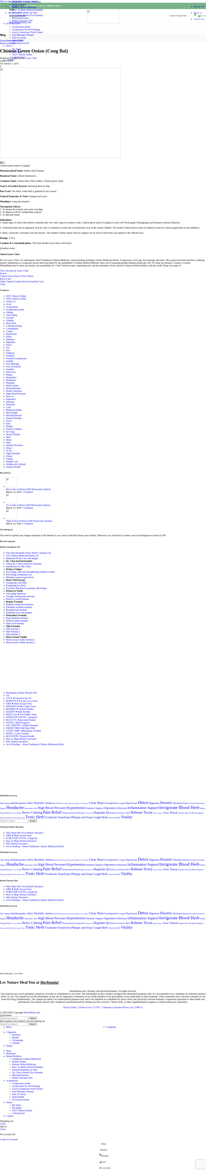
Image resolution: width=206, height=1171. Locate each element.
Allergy (9, 312)
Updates (16, 1043)
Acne (8, 304)
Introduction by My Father (18, 566)
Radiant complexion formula (19, 604)
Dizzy (9, 345)
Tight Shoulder (13, 453)
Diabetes (10, 339)
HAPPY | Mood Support (18, 722)
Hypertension (75, 808)
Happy (9, 374)
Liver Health (17, 813)
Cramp (9, 331)
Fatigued (10, 353)
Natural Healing (13, 418)
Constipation (12, 328)
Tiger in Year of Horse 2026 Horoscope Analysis (29, 521)
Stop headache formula (17, 618)
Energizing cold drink (16, 582)
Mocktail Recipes (20, 18)
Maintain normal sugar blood (19, 577)
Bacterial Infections (68, 803)
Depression (11, 334)
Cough (121, 803)
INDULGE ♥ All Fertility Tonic (21, 714)
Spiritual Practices (14, 445)
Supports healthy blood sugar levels (12, 818)
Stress (9, 448)
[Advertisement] (25, 667)
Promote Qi (89, 813)
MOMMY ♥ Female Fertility (19, 709)
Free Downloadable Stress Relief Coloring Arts (28, 553)
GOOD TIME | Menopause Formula (23, 730)
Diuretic (166, 803)
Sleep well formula (15, 623)
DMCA (139, 1007)
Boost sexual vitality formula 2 (20, 642)
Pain (8, 423)
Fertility (9, 361)
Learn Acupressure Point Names (27, 32)
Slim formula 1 (13, 629)
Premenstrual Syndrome (73, 812)
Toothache (51, 817)
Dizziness (177, 803)
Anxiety (10, 317)
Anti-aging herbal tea (16, 593)
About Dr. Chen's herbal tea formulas (23, 563)
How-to (9, 396)
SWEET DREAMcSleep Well (20, 728)
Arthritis (10, 320)
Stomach (181, 813)
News (9, 421)
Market (15, 1037)
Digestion (10, 342)
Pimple (9, 426)
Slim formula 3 (13, 634)
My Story (16, 49)
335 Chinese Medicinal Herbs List (22, 555)
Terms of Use (85, 1007)
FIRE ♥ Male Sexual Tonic (19, 703)
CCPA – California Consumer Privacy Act (113, 1007)
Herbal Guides (19, 4)
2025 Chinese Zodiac (22, 54)
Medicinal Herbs (14, 410)
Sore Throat (170, 812)
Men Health (11, 412)
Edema (186, 803)
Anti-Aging (11, 315)
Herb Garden (12, 385)
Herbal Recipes (13, 388)
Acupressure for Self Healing (26, 29)
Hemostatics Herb (30, 808)
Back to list (5, 279)
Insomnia (10, 404)
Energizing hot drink (16, 585)
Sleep (8, 440)
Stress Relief (18, 40)
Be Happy (17, 52)
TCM (8, 450)
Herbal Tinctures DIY (22, 20)
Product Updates (14, 429)
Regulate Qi (101, 812)
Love (8, 407)
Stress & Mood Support (194, 813)
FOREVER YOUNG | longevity (21, 717)
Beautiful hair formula (16, 610)
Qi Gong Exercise (20, 43)
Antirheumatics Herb (21, 803)
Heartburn (11, 380)
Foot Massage (12, 364)
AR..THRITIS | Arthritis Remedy (22, 725)
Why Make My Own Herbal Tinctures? (25, 833)
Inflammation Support (143, 808)
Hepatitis (10, 383)
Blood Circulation (82, 803)
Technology (17, 1040)
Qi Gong (10, 431)
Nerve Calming (32, 812)
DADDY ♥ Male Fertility (18, 711)
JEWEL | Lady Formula (17, 733)
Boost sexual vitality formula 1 (20, 639)
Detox (9, 336)
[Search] (189, 16)
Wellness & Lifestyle (16, 464)
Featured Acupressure (16, 358)
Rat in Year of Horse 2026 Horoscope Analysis (28, 489)
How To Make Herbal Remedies (27, 10)
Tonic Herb (34, 817)
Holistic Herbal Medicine (24, 7)
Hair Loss (10, 372)
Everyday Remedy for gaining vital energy (26, 588)
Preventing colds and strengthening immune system (30, 572)
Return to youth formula (17, 599)
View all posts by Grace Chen (14, 270)
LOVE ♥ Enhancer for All (18, 698)
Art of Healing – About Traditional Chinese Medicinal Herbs (35, 744)
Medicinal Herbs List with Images (22, 558)
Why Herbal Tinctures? (17, 741)
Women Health (13, 467)
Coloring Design (14, 326)
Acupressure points (21, 26)
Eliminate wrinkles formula (19, 607)
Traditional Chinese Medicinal (26, 1)
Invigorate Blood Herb (179, 807)
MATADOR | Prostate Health (20, 736)
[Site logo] (103, 22)
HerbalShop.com (32, 1012)
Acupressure (12, 307)
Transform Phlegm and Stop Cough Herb (83, 817)
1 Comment (27, 492)
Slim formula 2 (13, 631)
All (7, 695)
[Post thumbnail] (11, 486)
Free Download (13, 366)
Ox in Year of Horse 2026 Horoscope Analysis (28, 505)
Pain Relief (52, 812)
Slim (8, 442)
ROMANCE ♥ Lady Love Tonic (22, 701)
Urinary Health (114, 817)
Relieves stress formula (17, 620)
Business (16, 1035)
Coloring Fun (18, 57)
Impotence (11, 399)
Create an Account (9, 1139)
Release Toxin (141, 812)
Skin (8, 437)
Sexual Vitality (13, 434)
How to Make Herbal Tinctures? (21, 739)
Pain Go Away (19, 37)
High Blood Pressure (16, 393)
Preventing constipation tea (19, 574)
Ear (7, 347)
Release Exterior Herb (120, 812)
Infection (10, 402)
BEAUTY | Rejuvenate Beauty (21, 720)
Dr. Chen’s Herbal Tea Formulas (27, 15)
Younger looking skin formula (20, 596)
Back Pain (11, 323)
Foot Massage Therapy (23, 35)
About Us (10, 301)
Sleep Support (158, 813)
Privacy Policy (70, 1007)
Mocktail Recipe (14, 415)
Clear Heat (96, 803)
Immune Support (95, 808)
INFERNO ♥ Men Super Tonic (21, 706)
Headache (15, 807)
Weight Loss (12, 461)
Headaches (11, 377)
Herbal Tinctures (14, 391)
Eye (8, 350)
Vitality (9, 459)
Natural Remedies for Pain (24, 12)
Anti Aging (5, 803)
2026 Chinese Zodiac (16, 298)
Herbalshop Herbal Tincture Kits (21, 692)
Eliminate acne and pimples (19, 612)
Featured (10, 355)
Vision (9, 456)
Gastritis (10, 369)
